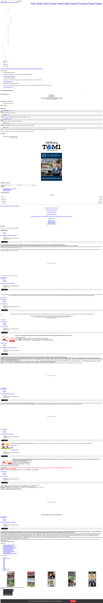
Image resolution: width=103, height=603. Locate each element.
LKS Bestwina (11, 41)
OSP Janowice (12, 30)
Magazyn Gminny (9, 11)
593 (4, 563)
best (4, 127)
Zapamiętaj (34, 185)
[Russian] (91, 4)
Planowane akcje (9, 51)
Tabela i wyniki (14, 20)
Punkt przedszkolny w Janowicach (7, 433)
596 (4, 566)
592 (4, 562)
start (4, 557)
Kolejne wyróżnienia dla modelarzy (10, 546)
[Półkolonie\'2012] (92, 578)
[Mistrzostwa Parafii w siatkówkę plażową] (11, 586)
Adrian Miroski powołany (8, 545)
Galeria (4, 46)
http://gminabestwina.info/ (8, 81)
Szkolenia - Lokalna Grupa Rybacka (7, 283)
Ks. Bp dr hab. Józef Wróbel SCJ (15, 35)
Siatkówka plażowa (15, 22)
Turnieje (5, 53)
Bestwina (10, 7)
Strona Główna (6, 4)
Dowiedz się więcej (66, 601)
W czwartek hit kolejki (14, 449)
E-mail (4, 233)
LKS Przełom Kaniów (13, 38)
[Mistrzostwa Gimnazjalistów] (31, 586)
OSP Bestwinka (12, 29)
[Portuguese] (82, 4)
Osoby (7, 32)
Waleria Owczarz (12, 34)
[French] (46, 4)
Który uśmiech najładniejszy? (9, 547)
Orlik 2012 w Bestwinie (10, 54)
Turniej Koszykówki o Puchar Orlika (10, 553)
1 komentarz (3, 543)
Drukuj (4, 232)
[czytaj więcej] (3, 297)
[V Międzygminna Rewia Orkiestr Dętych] (51, 578)
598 (4, 568)
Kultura (7, 13)
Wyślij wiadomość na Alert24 (11, 59)
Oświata (7, 12)
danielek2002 (6, 110)
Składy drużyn (14, 18)
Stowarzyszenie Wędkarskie (14, 42)
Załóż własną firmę (4, 303)
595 (4, 565)
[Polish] (33, 4)
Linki (7, 45)
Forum (4, 47)
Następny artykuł (6, 569)
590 (4, 560)
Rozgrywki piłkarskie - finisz (8, 550)
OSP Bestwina (11, 28)
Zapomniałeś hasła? (7, 189)
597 (4, 567)
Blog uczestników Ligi (16, 21)
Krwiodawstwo (6, 48)
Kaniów (10, 10)
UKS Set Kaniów (12, 40)
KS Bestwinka (11, 43)
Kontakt (7, 52)
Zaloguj (2, 186)
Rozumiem (73, 601)
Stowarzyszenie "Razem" (13, 39)
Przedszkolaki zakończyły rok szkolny (8, 393)
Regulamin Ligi (15, 17)
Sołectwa (8, 6)
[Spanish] (98, 4)
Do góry (2, 588)
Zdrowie (7, 14)
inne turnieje (8, 56)
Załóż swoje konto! (6, 190)
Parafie (7, 23)
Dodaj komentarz (4, 277)
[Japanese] (73, 4)
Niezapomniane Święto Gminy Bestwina (8, 522)
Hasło (18, 185)
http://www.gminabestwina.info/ (9, 76)
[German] (52, 4)
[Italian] (66, 4)
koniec (4, 570)
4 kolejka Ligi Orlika (7, 552)
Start (4, 62)
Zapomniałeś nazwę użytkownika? (9, 188)
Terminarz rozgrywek (16, 19)
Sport (7, 15)
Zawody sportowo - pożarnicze (9, 544)
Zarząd (7, 50)
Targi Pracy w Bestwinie (7, 549)
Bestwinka (11, 8)
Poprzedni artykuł (6, 558)
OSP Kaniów (11, 31)
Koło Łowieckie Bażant (13, 37)
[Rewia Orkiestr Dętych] (92, 586)
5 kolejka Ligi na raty (4, 476)
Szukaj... (2, 1)
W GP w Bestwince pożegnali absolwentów (9, 347)
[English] (39, 4)
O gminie (5, 5)
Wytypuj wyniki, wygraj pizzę (8, 548)
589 (4, 559)
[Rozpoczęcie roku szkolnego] (11, 578)
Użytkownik (3, 185)
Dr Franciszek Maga (13, 33)
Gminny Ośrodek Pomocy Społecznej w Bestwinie (10, 206)
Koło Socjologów (12, 44)
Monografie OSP (9, 27)
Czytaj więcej (3, 278)
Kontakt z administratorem (11, 58)
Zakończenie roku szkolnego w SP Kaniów (9, 235)
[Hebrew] (60, 4)
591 (4, 561)
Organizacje (8, 36)
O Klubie (7, 49)
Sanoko (4, 114)
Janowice (11, 9)
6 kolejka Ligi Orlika (4, 326)
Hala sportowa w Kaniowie (11, 55)
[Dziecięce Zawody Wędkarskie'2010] (72, 578)
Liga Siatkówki (12, 16)
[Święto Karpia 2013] (31, 578)
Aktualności (5, 64)
